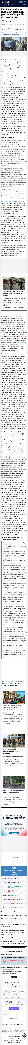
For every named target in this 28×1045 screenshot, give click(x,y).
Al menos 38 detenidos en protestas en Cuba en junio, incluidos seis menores (13, 942)
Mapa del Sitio (11, 1042)
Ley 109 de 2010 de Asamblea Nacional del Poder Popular (13, 961)
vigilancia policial (6, 324)
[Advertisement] (14, 54)
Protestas (5, 4)
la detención (21, 342)
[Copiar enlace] (13, 29)
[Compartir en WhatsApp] (2, 29)
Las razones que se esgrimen (10, 201)
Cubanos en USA (21, 4)
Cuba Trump (12, 4)
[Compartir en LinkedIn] (10, 29)
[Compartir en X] (8, 29)
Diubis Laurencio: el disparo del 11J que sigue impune (13, 925)
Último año (14, 991)
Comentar (20, 29)
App (22, 1)
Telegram (17, 34)
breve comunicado (14, 161)
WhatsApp (11, 34)
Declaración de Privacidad (14, 1036)
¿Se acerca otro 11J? (7, 938)
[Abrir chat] (24, 1035)
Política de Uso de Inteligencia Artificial (14, 1040)
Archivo (18, 1042)
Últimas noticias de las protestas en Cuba (14, 915)
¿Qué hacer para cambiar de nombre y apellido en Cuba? (12, 971)
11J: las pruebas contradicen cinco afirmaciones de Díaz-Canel (11, 920)
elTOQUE (8, 21)
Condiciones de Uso (14, 1038)
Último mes (21, 991)
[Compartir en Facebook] (5, 29)
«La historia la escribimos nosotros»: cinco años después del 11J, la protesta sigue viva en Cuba (13, 932)
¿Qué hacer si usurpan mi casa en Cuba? (9, 973)
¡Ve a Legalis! (14, 977)
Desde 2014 (6, 991)
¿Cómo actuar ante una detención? (8, 969)
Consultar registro (14, 1018)
